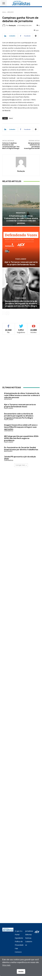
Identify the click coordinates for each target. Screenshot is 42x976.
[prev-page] (3, 313)
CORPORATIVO (8, 430)
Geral (11, 118)
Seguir (21, 325)
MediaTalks (20, 213)
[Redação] (4, 25)
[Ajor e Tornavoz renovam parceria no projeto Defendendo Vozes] (21, 247)
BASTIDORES (8, 451)
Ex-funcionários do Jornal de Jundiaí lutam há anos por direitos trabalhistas (21, 448)
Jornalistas (29, 931)
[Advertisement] (21, 360)
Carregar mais (20, 465)
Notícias (28, 938)
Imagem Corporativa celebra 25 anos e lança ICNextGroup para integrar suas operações (20, 427)
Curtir (8, 325)
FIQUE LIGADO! (20, 259)
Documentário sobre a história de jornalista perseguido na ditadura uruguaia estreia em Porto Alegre (21, 303)
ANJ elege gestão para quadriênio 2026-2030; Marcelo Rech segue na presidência (21, 438)
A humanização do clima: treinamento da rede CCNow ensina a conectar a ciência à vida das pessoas (21, 219)
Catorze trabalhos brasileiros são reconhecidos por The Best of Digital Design (10, 145)
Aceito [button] (21, 971)
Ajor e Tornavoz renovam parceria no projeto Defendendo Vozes (21, 263)
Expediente (19, 938)
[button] (38, 3)
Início (4, 12)
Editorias (28, 934)
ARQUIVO (10, 12)
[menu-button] (3, 3)
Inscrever (33, 325)
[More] (35, 36)
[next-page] (7, 313)
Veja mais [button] (6, 965)
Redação (12, 25)
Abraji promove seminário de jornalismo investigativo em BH (32, 145)
